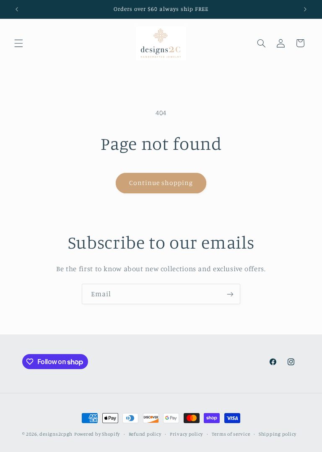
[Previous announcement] (17, 9)
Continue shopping (161, 183)
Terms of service (231, 434)
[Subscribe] (230, 294)
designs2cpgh (56, 434)
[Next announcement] (305, 9)
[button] (18, 43)
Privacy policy (186, 434)
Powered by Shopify (97, 434)
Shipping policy (277, 434)
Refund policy (145, 434)
